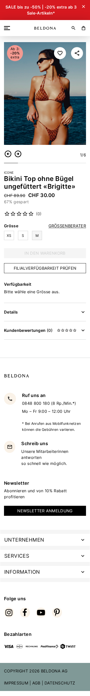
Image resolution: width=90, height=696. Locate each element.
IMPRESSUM (16, 682)
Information (22, 572)
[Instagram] (9, 613)
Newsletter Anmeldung (44, 510)
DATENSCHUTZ (59, 682)
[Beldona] (45, 28)
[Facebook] (25, 613)
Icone (9, 172)
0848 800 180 (36, 403)
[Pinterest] (57, 613)
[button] (8, 154)
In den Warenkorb (44, 253)
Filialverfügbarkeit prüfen (45, 268)
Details (11, 312)
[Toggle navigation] (8, 28)
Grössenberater (67, 226)
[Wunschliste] (60, 53)
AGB (36, 682)
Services (16, 556)
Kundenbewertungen (28, 330)
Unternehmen (24, 540)
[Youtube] (41, 613)
